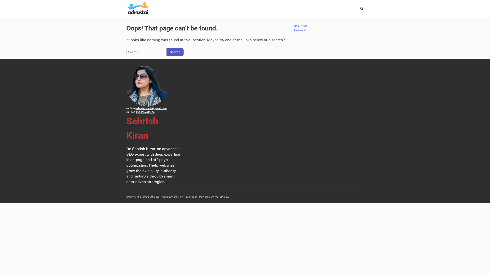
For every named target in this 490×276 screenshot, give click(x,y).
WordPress (221, 196)
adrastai (155, 196)
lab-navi (300, 30)
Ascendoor (190, 196)
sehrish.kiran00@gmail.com (151, 108)
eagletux (300, 26)
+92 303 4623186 (145, 112)
